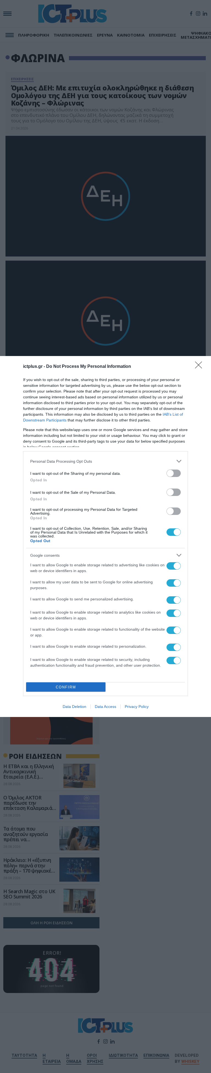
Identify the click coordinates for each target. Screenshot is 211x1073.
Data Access (105, 706)
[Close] (200, 367)
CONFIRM (66, 687)
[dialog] (105, 536)
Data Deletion (74, 706)
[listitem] (105, 461)
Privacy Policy (137, 706)
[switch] (173, 473)
